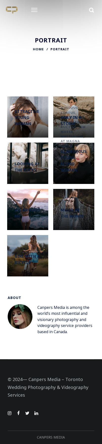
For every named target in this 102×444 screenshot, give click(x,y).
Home (38, 49)
